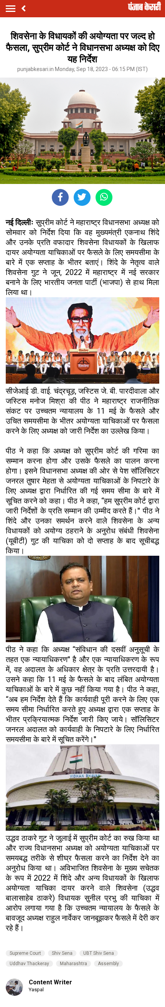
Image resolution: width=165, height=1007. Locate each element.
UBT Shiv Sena (98, 953)
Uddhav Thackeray (29, 963)
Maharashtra (73, 963)
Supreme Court (25, 953)
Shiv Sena (62, 953)
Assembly (108, 963)
